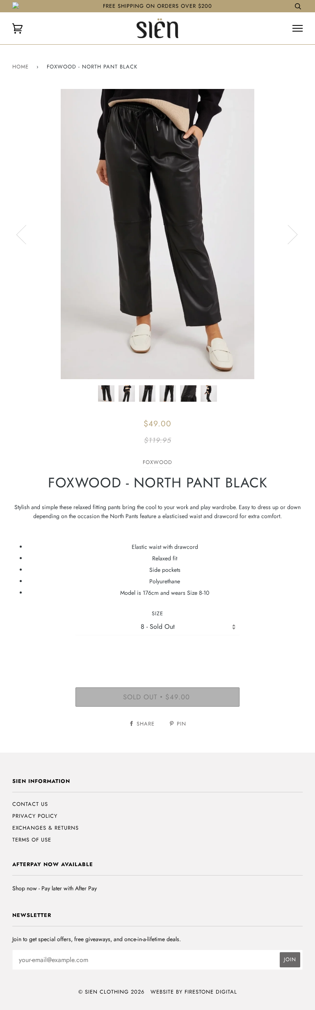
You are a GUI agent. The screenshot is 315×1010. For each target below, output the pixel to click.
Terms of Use (31, 840)
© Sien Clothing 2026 (111, 992)
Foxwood (157, 462)
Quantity (157, 652)
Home (20, 67)
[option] (157, 234)
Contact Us (30, 804)
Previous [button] (26, 234)
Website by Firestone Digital (194, 992)
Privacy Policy (34, 816)
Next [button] (288, 234)
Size (157, 613)
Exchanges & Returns (45, 828)
